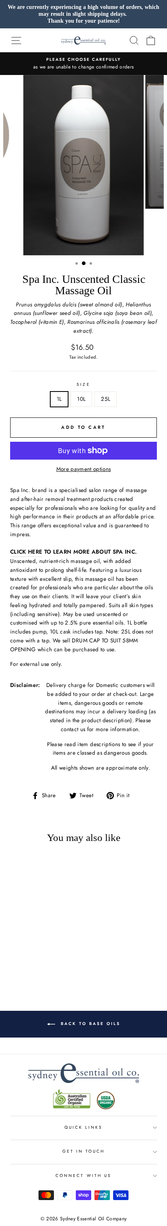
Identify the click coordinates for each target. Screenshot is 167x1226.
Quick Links (83, 1127)
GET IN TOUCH (83, 1151)
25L (105, 399)
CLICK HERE (26, 552)
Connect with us (83, 1176)
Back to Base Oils (89, 1024)
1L (59, 399)
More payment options (83, 469)
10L (81, 399)
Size (83, 384)
